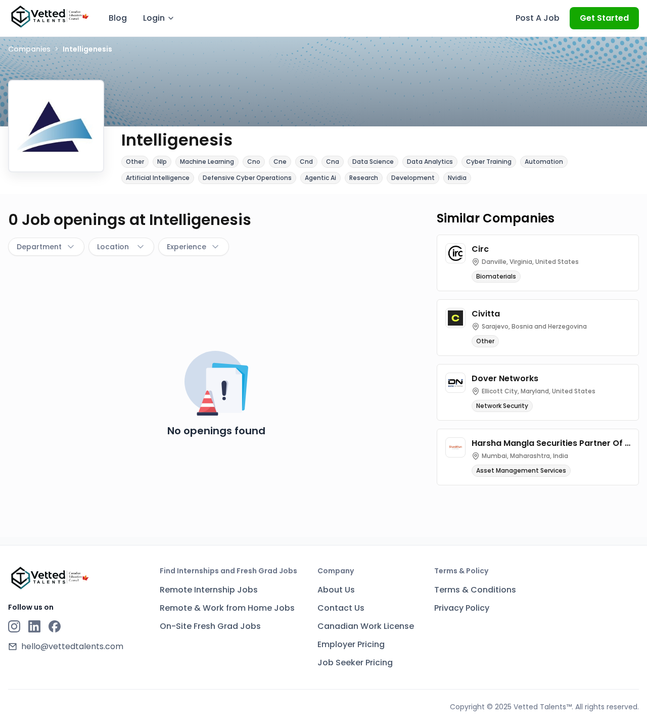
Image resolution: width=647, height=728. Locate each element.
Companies (29, 49)
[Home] (49, 17)
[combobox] (46, 247)
